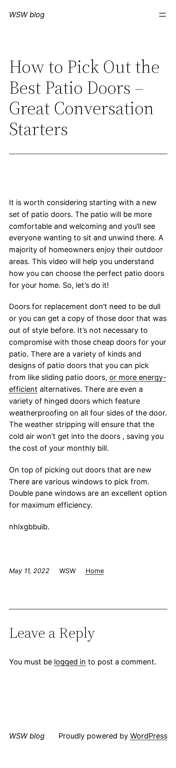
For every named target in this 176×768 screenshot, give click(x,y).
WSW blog (27, 14)
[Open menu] (162, 15)
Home (95, 571)
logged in (70, 661)
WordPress (148, 736)
